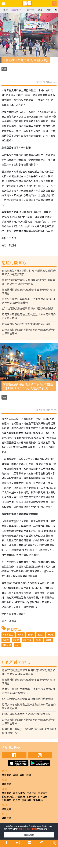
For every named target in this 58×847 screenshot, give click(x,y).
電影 (41, 634)
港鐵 (16, 639)
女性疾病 (6, 800)
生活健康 (31, 793)
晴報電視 (16, 10)
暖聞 (28, 775)
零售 (31, 634)
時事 (40, 10)
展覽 (51, 634)
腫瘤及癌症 (8, 796)
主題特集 (29, 10)
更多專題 (38, 800)
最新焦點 (6, 775)
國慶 (49, 639)
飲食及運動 (19, 793)
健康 (5, 10)
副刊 (48, 10)
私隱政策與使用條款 (27, 828)
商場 (6, 639)
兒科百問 (42, 796)
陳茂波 (27, 639)
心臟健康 (20, 796)
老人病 (16, 800)
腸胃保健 (31, 796)
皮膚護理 (26, 800)
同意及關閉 (29, 834)
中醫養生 (42, 793)
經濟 (21, 634)
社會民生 (8, 634)
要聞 (15, 775)
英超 (39, 639)
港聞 (4, 69)
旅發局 (7, 644)
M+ (18, 644)
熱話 (21, 775)
